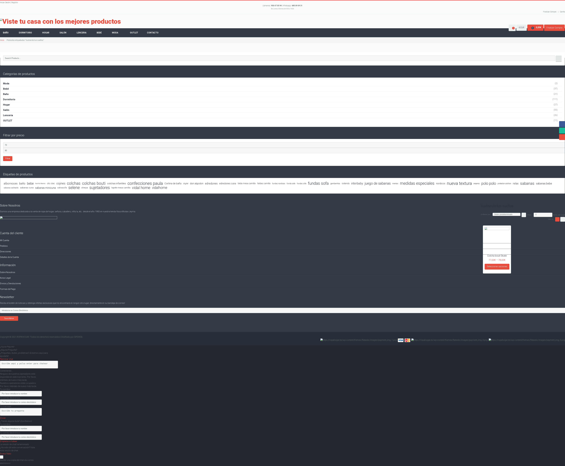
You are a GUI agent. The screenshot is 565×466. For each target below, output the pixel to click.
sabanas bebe (544, 183)
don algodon (196, 183)
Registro (14, 2)
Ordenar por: (486, 214)
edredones (211, 183)
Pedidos (4, 246)
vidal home (141, 188)
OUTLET (7, 120)
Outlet (134, 32)
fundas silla (301, 183)
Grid (557, 219)
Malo (8, 453)
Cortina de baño (173, 183)
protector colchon (504, 183)
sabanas (527, 183)
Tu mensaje (5, 406)
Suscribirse (9, 318)
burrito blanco (40, 183)
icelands (346, 183)
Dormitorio (25, 32)
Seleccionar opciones (497, 266)
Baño (6, 32)
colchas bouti (93, 183)
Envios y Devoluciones (10, 283)
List (562, 219)
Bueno (3, 453)
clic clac (51, 183)
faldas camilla (263, 183)
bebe (30, 183)
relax (516, 183)
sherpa (84, 187)
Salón (63, 32)
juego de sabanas (378, 183)
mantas (395, 183)
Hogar (45, 32)
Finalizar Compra (549, 12)
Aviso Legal (5, 278)
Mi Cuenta (4, 240)
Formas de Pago (8, 289)
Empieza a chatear (8, 441)
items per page (559, 215)
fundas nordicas (278, 183)
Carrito (562, 12)
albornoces (11, 183)
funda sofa (291, 183)
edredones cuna (227, 183)
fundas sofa (318, 183)
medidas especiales (417, 183)
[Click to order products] (524, 215)
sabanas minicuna (45, 187)
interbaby (357, 183)
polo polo (488, 183)
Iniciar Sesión (5, 2)
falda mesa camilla (247, 183)
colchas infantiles (116, 183)
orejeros (476, 183)
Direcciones (5, 251)
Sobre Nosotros (7, 272)
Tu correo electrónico (10, 398)
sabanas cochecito (11, 188)
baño (22, 183)
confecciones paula (145, 183)
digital (185, 183)
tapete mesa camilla (121, 187)
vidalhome (159, 188)
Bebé (99, 32)
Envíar (3, 418)
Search (559, 58)
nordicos (440, 183)
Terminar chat (6, 359)
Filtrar (7, 158)
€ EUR (521, 27)
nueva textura (459, 183)
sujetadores (99, 188)
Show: (529, 215)
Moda (115, 32)
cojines (60, 183)
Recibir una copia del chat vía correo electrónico (17, 461)
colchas (73, 183)
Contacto (152, 32)
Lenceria (81, 32)
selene (74, 188)
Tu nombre (5, 389)
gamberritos (335, 183)
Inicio (2, 40)
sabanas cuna (27, 187)
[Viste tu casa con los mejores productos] (60, 22)
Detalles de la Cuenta (9, 257)
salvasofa (62, 187)
